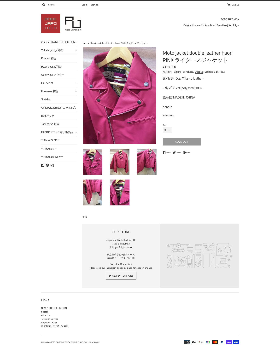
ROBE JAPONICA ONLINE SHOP (69, 342)
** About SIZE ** (50, 140)
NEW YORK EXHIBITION (54, 308)
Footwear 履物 (59, 91)
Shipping (199, 72)
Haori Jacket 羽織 (51, 66)
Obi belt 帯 (59, 83)
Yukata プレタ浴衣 (59, 50)
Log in (84, 5)
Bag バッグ (47, 115)
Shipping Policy (49, 322)
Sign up (94, 5)
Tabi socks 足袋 (50, 124)
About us (45, 315)
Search (44, 311)
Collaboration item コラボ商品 (58, 107)
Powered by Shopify (91, 342)
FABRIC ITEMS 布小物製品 (59, 132)
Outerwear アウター (52, 74)
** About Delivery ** (52, 156)
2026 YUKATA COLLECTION (59, 42)
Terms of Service (49, 319)
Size (164, 125)
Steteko (45, 99)
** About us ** (48, 148)
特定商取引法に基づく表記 (54, 326)
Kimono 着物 (48, 58)
